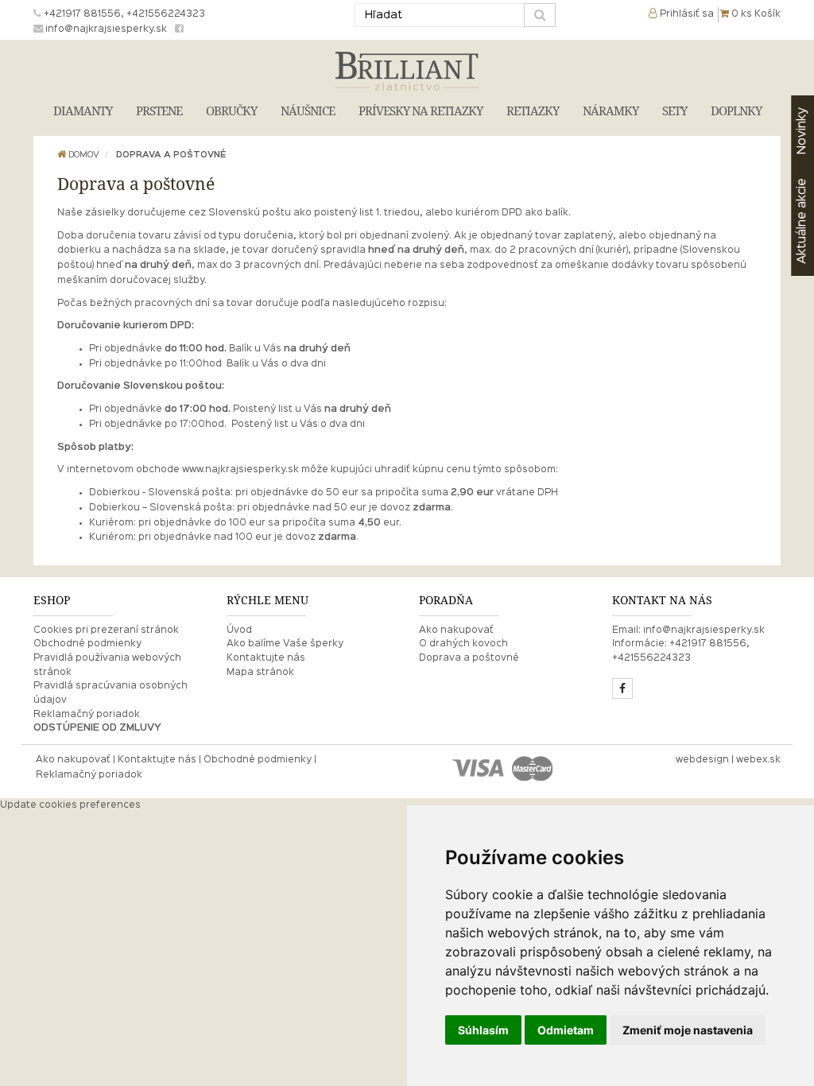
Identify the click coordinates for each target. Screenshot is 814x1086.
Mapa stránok (260, 673)
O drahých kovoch (463, 644)
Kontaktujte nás (266, 658)
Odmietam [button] (565, 1030)
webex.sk (758, 760)
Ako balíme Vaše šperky (285, 644)
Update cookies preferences (70, 805)
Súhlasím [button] (483, 1030)
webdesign (702, 760)
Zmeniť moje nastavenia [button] (687, 1030)
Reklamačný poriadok (86, 715)
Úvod (239, 630)
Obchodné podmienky (87, 644)
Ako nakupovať (456, 630)
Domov (82, 155)
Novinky (802, 130)
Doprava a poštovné (171, 155)
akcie (802, 221)
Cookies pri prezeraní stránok (106, 630)
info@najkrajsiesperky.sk (704, 630)
